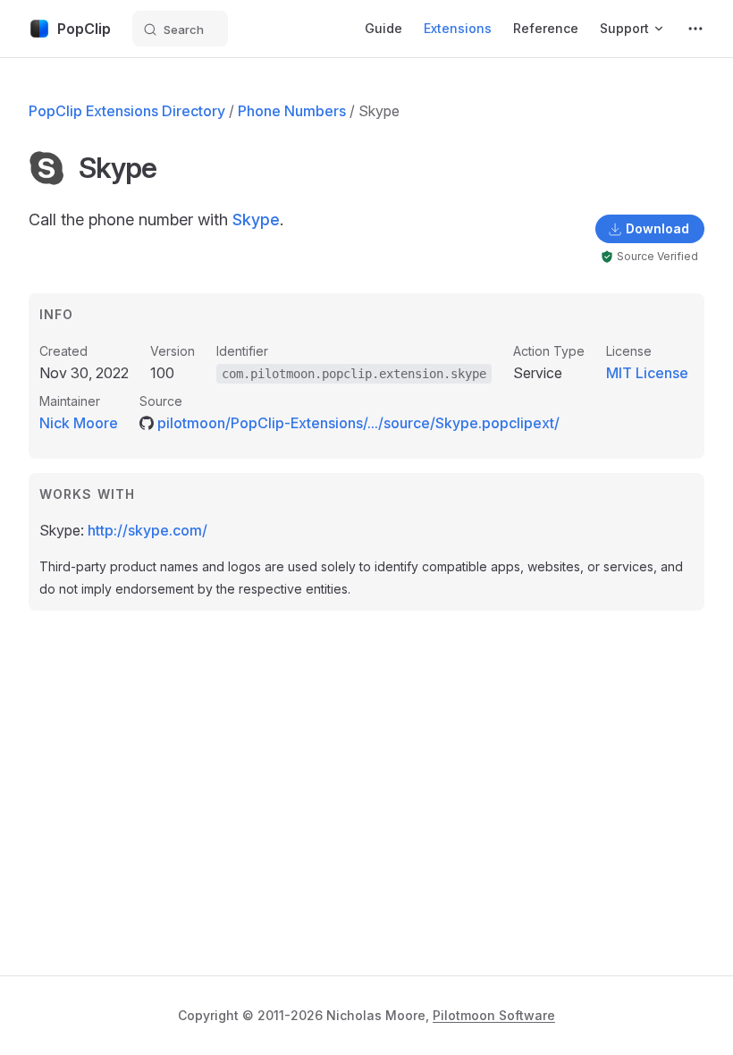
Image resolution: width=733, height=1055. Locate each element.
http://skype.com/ (147, 530)
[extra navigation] (695, 28)
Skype (256, 219)
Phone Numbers (292, 111)
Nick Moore (78, 423)
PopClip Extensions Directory (127, 111)
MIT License (647, 373)
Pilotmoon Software (494, 1015)
